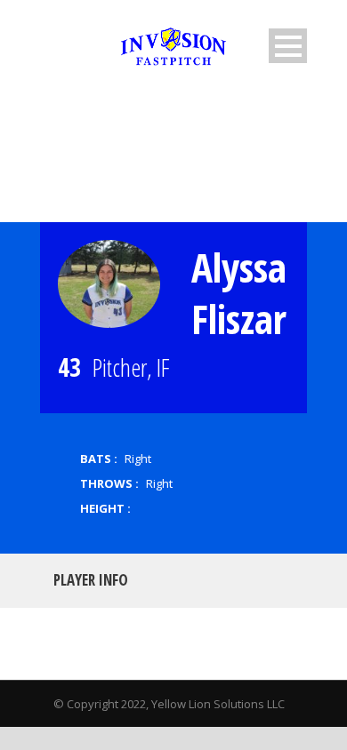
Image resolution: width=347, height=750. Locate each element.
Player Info (90, 580)
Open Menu (288, 45)
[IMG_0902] (109, 284)
